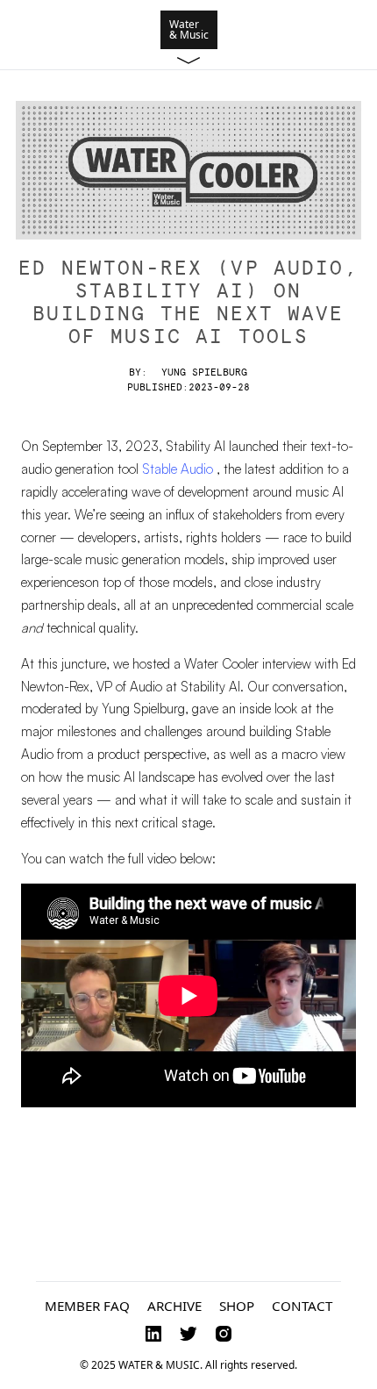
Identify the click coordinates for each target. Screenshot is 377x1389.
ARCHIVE (174, 1305)
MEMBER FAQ (87, 1305)
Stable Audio (179, 469)
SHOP (236, 1305)
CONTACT (302, 1305)
